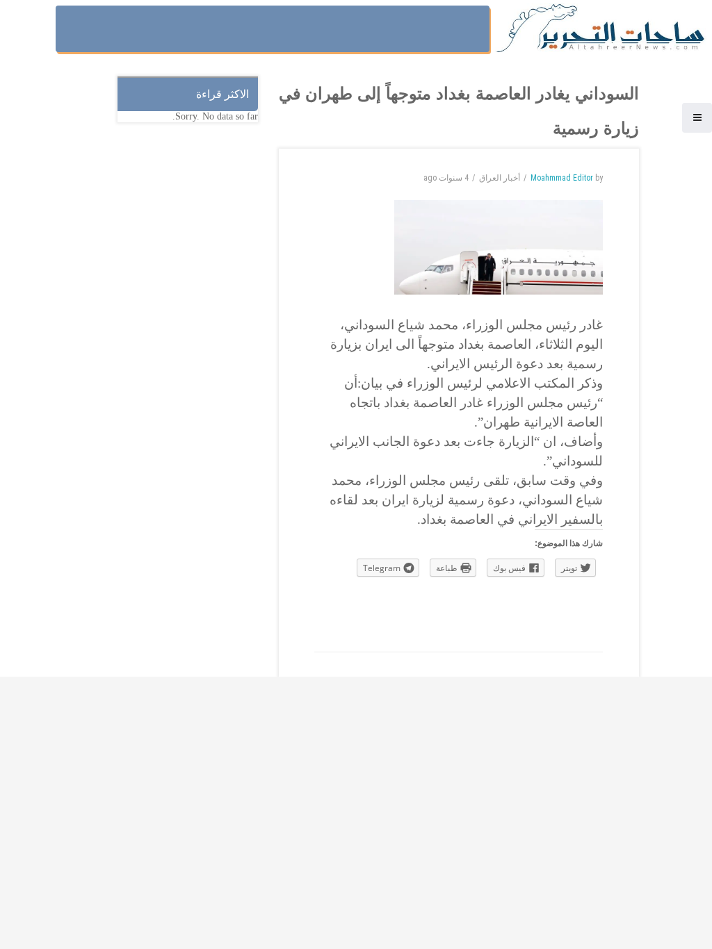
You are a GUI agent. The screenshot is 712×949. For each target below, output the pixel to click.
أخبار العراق (499, 178)
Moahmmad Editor (562, 178)
